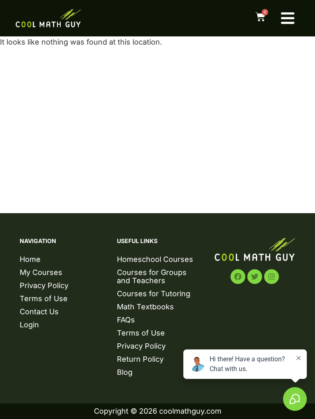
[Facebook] (238, 276)
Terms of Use (44, 298)
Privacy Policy (44, 285)
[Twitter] (254, 276)
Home (30, 259)
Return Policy (140, 359)
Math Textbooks (145, 306)
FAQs (126, 319)
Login (29, 324)
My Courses (41, 272)
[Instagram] (271, 276)
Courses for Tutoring (153, 293)
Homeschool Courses (155, 259)
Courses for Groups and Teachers (152, 276)
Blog (124, 372)
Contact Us (39, 311)
